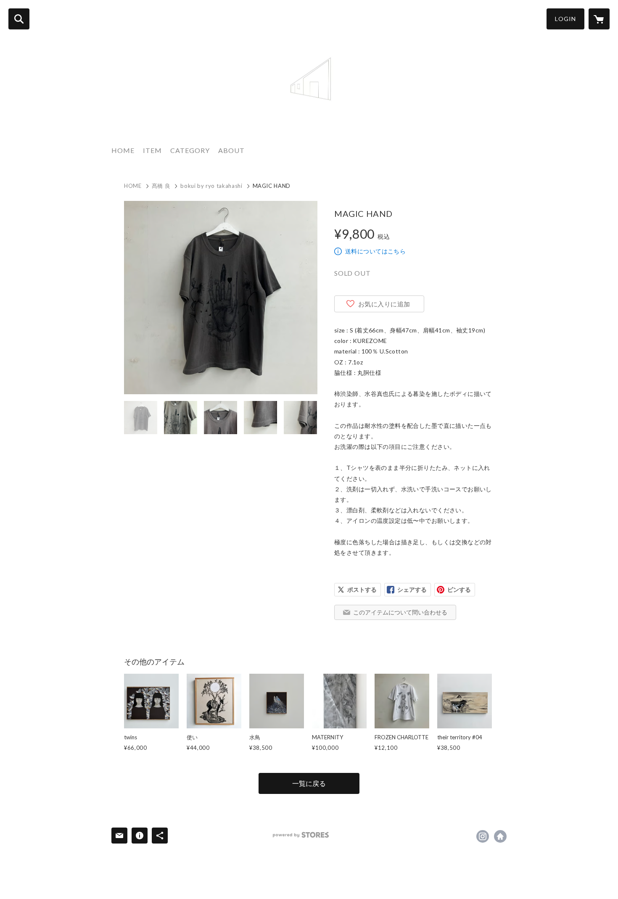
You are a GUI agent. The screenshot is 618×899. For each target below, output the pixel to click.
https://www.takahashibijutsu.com (500, 836)
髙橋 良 (161, 185)
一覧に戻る (309, 783)
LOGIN (565, 18)
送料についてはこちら (375, 251)
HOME (123, 150)
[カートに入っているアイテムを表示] (599, 18)
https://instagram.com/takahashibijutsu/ (482, 836)
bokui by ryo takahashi (211, 185)
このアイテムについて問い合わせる (400, 612)
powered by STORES (301, 835)
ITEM (152, 150)
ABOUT (231, 150)
